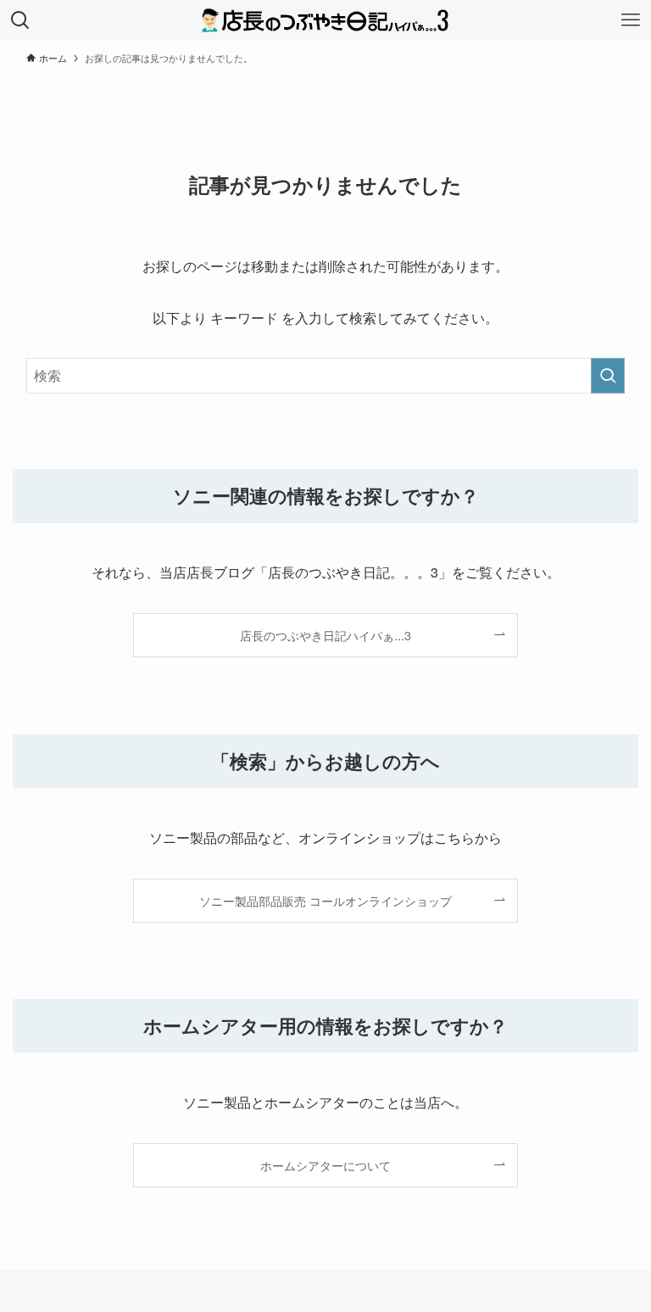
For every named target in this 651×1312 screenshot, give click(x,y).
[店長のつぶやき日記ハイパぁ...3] (325, 20)
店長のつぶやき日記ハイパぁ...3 (325, 635)
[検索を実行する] (608, 376)
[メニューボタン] (630, 20)
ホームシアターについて (325, 1165)
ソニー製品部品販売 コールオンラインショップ (325, 900)
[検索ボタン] (20, 20)
